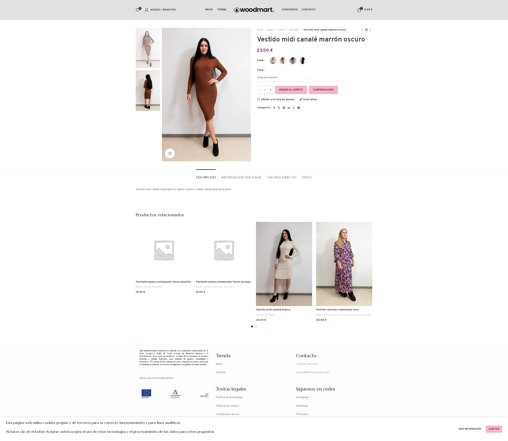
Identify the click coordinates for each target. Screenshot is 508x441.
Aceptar (494, 429)
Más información (470, 429)
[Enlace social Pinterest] (284, 107)
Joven (282, 30)
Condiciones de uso (228, 414)
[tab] (206, 175)
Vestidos (294, 30)
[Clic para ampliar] (170, 153)
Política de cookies (227, 406)
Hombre (221, 372)
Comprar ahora (323, 89)
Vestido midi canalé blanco (273, 309)
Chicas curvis (332, 315)
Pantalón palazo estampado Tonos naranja (223, 282)
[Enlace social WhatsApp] (293, 107)
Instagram (302, 397)
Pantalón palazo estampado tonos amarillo (163, 282)
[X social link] (278, 107)
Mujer (270, 30)
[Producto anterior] (362, 30)
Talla (260, 70)
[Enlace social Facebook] (274, 107)
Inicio (260, 30)
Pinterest (302, 414)
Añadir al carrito (291, 89)
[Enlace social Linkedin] (289, 107)
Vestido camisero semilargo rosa (337, 309)
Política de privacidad (229, 397)
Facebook (302, 406)
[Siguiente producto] (370, 30)
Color (261, 60)
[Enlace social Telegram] (298, 107)
